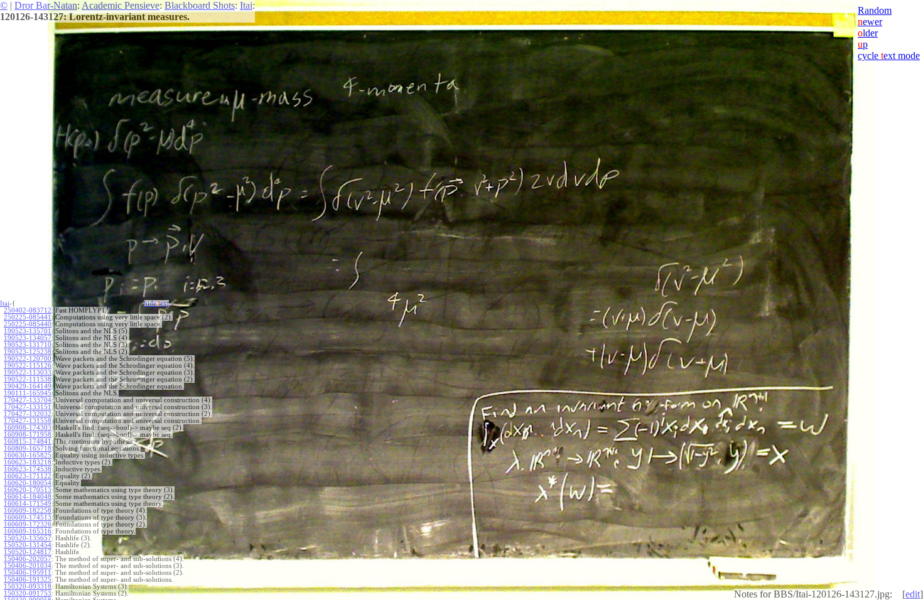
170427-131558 (27, 420)
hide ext (156, 303)
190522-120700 (27, 358)
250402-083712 (27, 310)
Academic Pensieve (120, 5)
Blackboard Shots (200, 5)
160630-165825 (27, 455)
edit (912, 594)
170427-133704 (27, 400)
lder (868, 33)
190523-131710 (27, 344)
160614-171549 (27, 503)
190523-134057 (27, 338)
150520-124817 (27, 552)
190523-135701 (27, 331)
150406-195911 (27, 572)
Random (875, 10)
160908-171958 (27, 434)
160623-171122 (27, 476)
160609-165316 (27, 531)
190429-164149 (27, 386)
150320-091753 (27, 593)
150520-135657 (27, 538)
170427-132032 (27, 413)
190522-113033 (27, 372)
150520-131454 (27, 545)
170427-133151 (27, 407)
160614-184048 (27, 496)
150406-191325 (27, 579)
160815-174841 (27, 441)
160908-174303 (27, 427)
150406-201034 (27, 565)
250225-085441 (27, 317)
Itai (246, 5)
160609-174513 (27, 517)
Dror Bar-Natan (45, 5)
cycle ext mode (889, 55)
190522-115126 (27, 365)
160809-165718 (27, 448)
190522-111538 (27, 379)
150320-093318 (27, 586)
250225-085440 (27, 324)
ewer (870, 21)
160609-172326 (27, 524)
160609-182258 (27, 510)
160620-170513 (27, 489)
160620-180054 (27, 482)
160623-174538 (27, 469)
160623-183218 (27, 462)
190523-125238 (27, 351)
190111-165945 (27, 393)
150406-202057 (27, 558)
